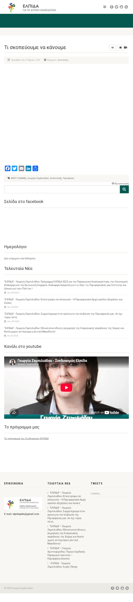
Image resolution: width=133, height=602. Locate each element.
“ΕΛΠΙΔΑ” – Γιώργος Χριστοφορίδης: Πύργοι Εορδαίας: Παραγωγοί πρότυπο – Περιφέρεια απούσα (66, 553)
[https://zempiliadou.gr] (34, 8)
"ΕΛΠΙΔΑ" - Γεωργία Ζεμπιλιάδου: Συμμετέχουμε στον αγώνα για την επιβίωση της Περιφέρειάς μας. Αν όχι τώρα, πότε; (63, 315)
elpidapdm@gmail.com (26, 514)
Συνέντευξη (56, 178)
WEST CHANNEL (19, 178)
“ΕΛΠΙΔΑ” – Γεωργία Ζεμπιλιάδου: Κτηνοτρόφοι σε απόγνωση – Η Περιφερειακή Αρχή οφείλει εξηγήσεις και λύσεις (66, 497)
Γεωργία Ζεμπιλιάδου (38, 178)
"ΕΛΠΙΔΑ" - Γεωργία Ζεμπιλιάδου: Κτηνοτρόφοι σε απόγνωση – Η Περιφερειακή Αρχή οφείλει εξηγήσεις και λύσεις (63, 301)
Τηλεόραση (68, 178)
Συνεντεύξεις (63, 60)
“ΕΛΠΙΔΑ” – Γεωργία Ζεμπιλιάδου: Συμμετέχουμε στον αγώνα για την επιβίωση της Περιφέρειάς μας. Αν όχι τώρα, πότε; (66, 514)
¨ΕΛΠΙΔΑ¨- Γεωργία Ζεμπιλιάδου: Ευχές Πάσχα (62, 565)
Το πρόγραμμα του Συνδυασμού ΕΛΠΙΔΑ (26, 438)
